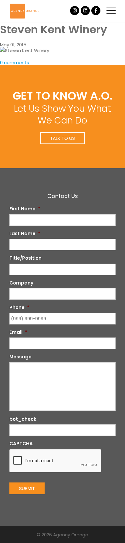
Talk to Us (62, 138)
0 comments (14, 62)
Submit (27, 488)
